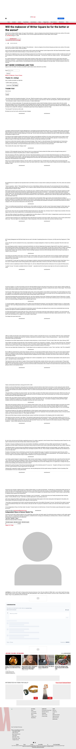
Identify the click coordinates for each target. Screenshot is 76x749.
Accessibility (40, 744)
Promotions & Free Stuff (46, 710)
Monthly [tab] (12, 518)
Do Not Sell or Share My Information (38, 747)
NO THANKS (15, 85)
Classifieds (44, 713)
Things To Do (33, 716)
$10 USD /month (9, 522)
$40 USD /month (25, 522)
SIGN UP (8, 73)
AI (47, 744)
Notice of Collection (9, 75)
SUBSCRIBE (9, 85)
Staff (54, 713)
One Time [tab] (8, 518)
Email (6, 70)
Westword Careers (56, 714)
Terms (16, 75)
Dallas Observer (15, 732)
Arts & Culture (34, 713)
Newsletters (33, 717)
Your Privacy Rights (56, 744)
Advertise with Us (45, 711)
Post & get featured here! (63, 682)
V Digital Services (15, 739)
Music (32, 714)
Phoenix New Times (16, 738)
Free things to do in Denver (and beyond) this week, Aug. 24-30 (38, 23)
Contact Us (55, 711)
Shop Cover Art (56, 717)
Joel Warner (9, 35)
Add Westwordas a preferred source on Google (13, 39)
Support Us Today (9, 525)
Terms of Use (44, 714)
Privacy (20, 75)
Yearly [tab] (16, 518)
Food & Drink (33, 711)
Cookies (31, 744)
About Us (54, 710)
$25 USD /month (17, 522)
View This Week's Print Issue (16, 727)
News (32, 710)
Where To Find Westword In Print (17, 729)
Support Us (60, 18)
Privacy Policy (44, 716)
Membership (55, 719)
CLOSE (7, 94)
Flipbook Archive (56, 716)
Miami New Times (15, 736)
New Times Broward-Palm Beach (16, 735)
